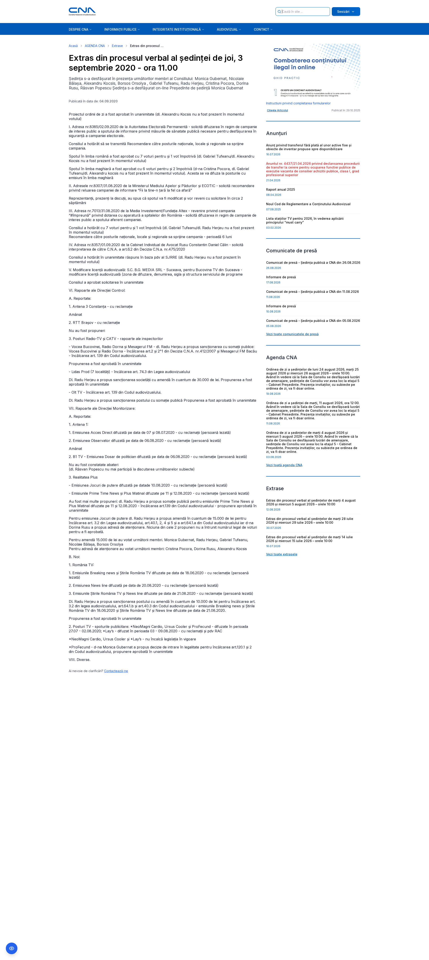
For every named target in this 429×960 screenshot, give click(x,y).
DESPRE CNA (78, 29)
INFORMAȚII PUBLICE (120, 29)
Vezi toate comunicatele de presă (292, 334)
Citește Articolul (277, 110)
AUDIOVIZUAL (227, 29)
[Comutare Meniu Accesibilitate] (11, 948)
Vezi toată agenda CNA (284, 465)
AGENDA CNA (95, 46)
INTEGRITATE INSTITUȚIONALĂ (177, 29)
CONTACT (261, 29)
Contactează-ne (116, 671)
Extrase (117, 46)
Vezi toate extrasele (281, 554)
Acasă (73, 46)
